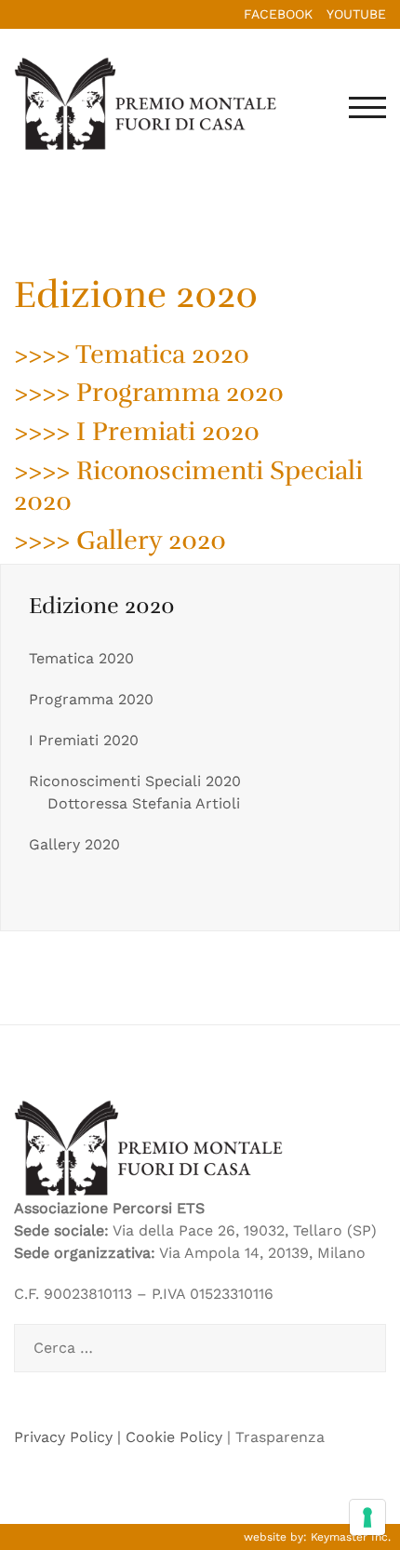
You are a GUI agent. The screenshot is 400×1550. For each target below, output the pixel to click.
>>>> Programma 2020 (149, 392)
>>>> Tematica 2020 (131, 354)
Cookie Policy (174, 1437)
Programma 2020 (91, 699)
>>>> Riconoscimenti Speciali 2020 (188, 486)
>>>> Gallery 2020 (120, 540)
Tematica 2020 (81, 658)
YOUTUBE (356, 14)
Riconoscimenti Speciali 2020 (135, 781)
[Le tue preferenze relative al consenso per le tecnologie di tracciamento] (367, 1517)
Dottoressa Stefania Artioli (143, 803)
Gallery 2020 (74, 844)
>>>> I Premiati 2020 (137, 432)
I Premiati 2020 (84, 740)
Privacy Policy (63, 1437)
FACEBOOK (278, 14)
